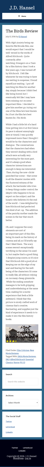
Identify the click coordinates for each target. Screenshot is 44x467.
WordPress (18, 458)
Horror (16, 362)
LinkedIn (9, 432)
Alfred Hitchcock (17, 359)
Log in (28, 458)
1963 (8, 359)
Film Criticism (23, 350)
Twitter (9, 421)
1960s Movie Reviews (27, 356)
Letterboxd (10, 427)
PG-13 (22, 362)
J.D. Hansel (22, 8)
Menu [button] (23, 16)
